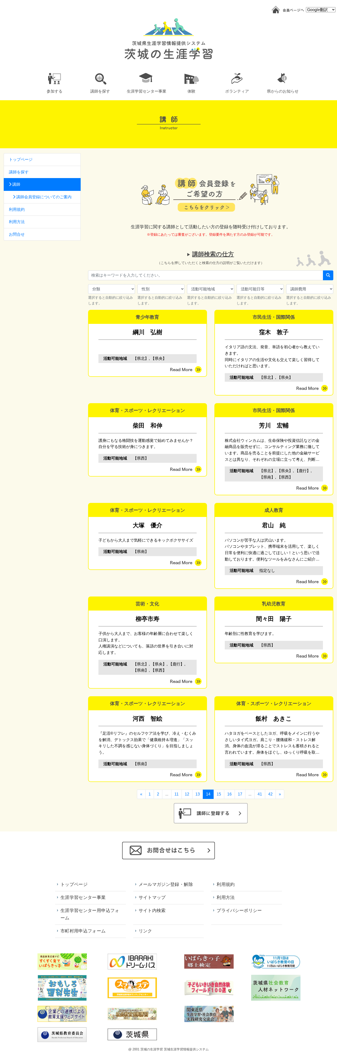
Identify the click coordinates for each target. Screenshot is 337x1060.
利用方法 (17, 222)
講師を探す (19, 172)
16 (229, 794)
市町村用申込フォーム (83, 930)
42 (270, 794)
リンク (145, 930)
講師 (15, 184)
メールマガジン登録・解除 (166, 884)
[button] (54, 82)
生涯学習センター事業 (83, 897)
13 (197, 794)
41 (260, 794)
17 (240, 794)
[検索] (328, 275)
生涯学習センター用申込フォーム (89, 914)
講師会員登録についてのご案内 (43, 197)
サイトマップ (152, 897)
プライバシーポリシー (239, 910)
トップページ (21, 159)
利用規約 (17, 209)
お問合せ (17, 234)
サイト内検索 (152, 910)
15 (219, 794)
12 (187, 794)
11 (176, 794)
